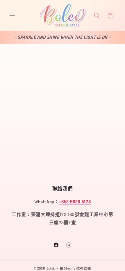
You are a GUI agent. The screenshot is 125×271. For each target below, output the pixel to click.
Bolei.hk (53, 268)
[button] (12, 15)
